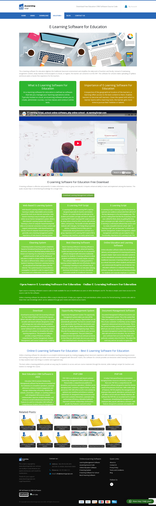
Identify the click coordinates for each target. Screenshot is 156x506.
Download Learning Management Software (78, 195)
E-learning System (85, 470)
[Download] (37, 325)
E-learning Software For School (89, 473)
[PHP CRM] (78, 389)
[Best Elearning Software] (78, 257)
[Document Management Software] (118, 325)
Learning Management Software (90, 462)
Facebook (111, 484)
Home (23, 16)
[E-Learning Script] (118, 220)
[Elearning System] (37, 257)
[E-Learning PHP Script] (78, 220)
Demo (32, 16)
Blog (69, 16)
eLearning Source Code (87, 465)
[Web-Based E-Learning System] (37, 220)
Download (43, 16)
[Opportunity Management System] (78, 325)
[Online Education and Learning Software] (118, 257)
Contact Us (80, 16)
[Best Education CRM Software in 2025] (37, 389)
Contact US (113, 465)
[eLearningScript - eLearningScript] (28, 6)
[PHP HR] (118, 389)
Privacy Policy (114, 467)
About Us (113, 462)
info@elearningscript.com (64, 474)
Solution (57, 16)
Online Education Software (88, 467)
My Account (133, 6)
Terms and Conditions (117, 470)
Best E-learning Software (87, 475)
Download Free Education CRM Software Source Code (96, 6)
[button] (140, 501)
